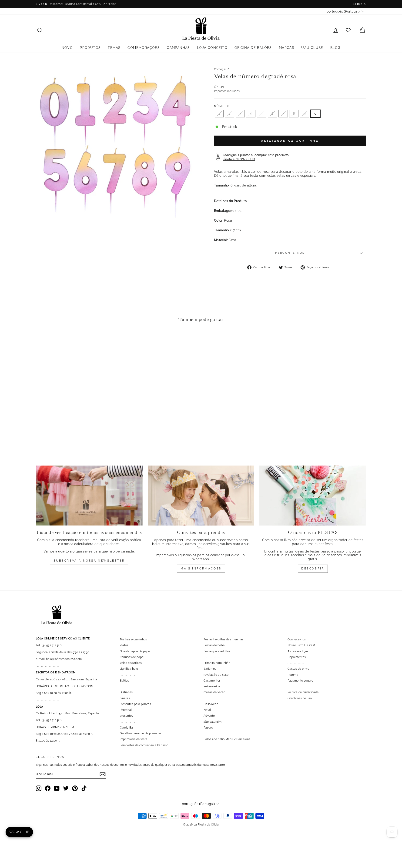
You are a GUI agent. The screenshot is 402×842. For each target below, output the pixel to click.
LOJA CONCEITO (212, 48)
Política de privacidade (303, 692)
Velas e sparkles (131, 663)
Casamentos (212, 680)
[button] (40, 340)
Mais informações (201, 568)
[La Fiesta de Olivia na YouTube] (57, 788)
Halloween (211, 704)
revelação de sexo (216, 674)
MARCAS (286, 48)
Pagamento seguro (300, 680)
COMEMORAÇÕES (143, 48)
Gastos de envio (298, 668)
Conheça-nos (297, 639)
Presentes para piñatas (135, 704)
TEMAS (114, 48)
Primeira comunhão (217, 663)
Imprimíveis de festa (133, 739)
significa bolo (129, 668)
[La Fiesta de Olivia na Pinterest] (75, 788)
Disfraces (126, 692)
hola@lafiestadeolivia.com (64, 659)
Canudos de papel (132, 657)
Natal (207, 710)
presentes (126, 715)
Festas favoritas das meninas (224, 639)
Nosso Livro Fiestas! (301, 645)
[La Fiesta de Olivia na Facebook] (47, 788)
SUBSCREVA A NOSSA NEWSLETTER (89, 560)
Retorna (293, 674)
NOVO (67, 48)
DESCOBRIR (312, 568)
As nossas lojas (298, 651)
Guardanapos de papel (135, 651)
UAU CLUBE (312, 48)
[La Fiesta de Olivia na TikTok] (84, 788)
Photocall (126, 710)
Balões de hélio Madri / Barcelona (227, 739)
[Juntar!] (103, 774)
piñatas (125, 698)
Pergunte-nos (290, 252)
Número (222, 106)
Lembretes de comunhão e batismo (144, 745)
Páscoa (209, 727)
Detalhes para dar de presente (140, 733)
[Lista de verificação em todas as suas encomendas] (89, 496)
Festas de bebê (214, 645)
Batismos (210, 668)
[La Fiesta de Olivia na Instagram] (38, 788)
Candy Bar (127, 727)
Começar (220, 69)
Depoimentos (297, 657)
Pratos (124, 645)
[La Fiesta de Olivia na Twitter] (66, 788)
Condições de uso (300, 698)
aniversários (212, 686)
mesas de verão (214, 692)
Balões (124, 680)
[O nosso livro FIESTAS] (312, 496)
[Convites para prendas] (201, 496)
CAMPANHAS (178, 48)
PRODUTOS (90, 48)
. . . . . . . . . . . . (211, 733)
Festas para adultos (217, 651)
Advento (209, 715)
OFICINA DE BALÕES (253, 48)
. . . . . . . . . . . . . (128, 674)
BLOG (335, 48)
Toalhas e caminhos (133, 639)
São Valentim (212, 721)
